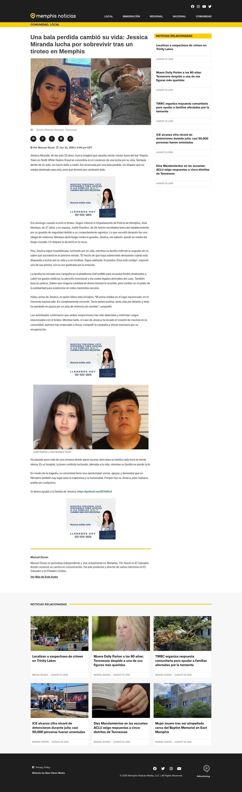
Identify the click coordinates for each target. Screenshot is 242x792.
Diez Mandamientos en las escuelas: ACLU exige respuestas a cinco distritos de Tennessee (183, 170)
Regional (156, 16)
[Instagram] (198, 6)
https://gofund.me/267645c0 (94, 491)
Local (108, 16)
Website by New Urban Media (48, 773)
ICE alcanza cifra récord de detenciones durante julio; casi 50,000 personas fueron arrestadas (182, 139)
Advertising (203, 776)
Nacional (179, 16)
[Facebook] (192, 6)
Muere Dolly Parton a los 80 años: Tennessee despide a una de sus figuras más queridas (179, 76)
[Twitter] (210, 6)
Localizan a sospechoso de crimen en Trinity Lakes (181, 47)
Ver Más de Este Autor (44, 576)
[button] (33, 139)
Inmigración (131, 16)
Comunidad (204, 16)
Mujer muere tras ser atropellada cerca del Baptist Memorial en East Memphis (181, 727)
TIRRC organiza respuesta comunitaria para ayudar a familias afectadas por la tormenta (182, 107)
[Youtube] (204, 6)
